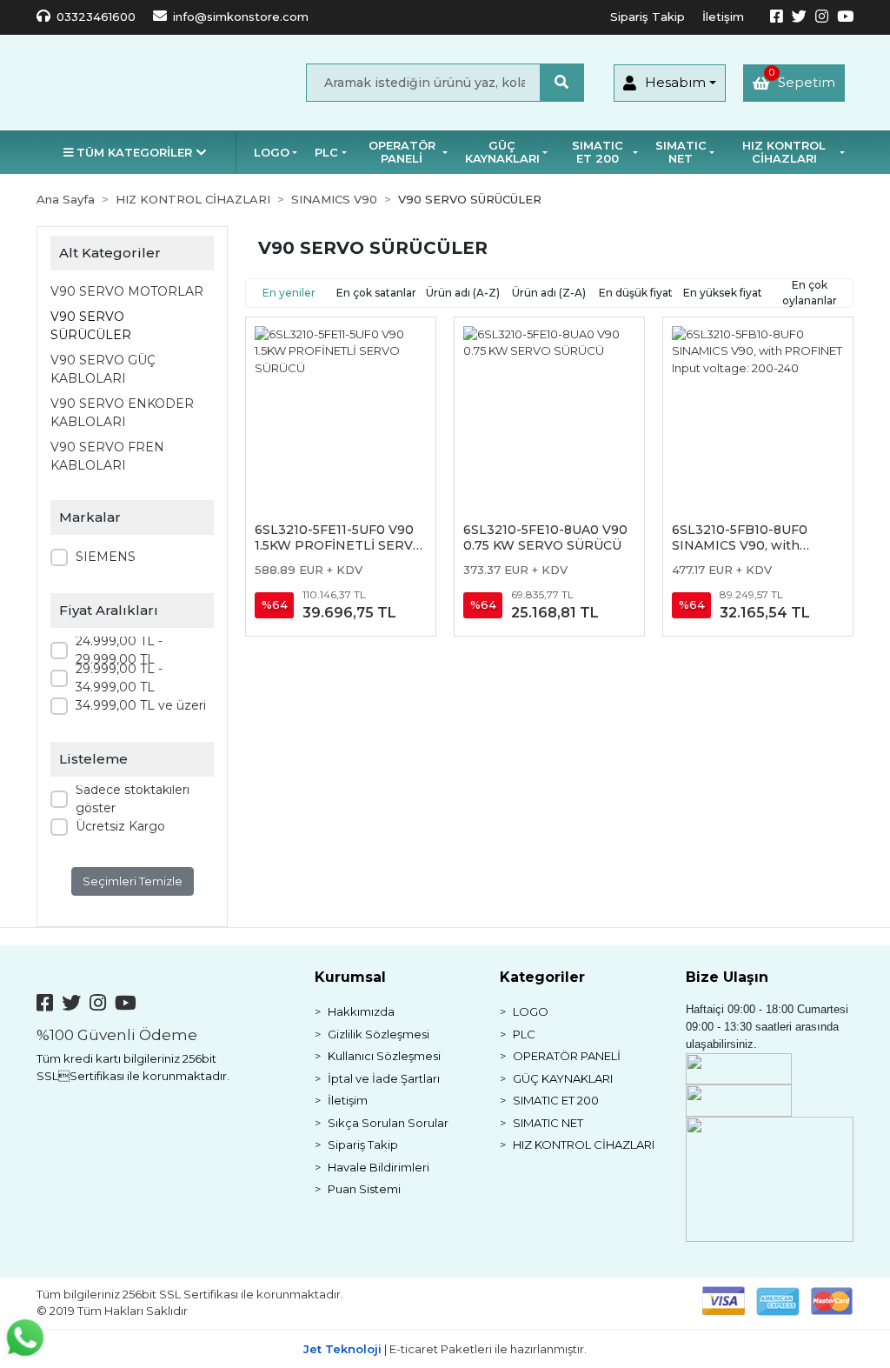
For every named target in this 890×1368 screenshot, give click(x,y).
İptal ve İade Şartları (384, 1078)
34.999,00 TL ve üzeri (141, 705)
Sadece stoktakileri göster (132, 799)
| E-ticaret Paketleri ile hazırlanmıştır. (445, 1349)
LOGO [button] (271, 152)
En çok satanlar (376, 292)
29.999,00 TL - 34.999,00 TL (119, 678)
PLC (524, 1034)
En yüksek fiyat (722, 292)
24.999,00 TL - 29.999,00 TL (119, 650)
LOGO (530, 1011)
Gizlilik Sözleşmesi (378, 1034)
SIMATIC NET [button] (681, 151)
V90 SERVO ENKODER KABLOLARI (122, 413)
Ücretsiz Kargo (120, 826)
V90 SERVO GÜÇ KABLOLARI (103, 369)
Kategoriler (542, 977)
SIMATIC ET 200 (556, 1100)
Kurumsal (350, 977)
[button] (670, 83)
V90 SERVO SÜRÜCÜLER (90, 326)
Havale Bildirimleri (378, 1167)
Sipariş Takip (647, 16)
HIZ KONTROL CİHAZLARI (583, 1144)
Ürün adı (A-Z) (463, 292)
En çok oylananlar (809, 292)
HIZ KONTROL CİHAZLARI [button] (784, 151)
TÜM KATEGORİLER (134, 152)
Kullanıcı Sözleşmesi (384, 1056)
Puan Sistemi (364, 1189)
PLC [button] (326, 152)
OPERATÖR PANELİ (567, 1056)
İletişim (723, 16)
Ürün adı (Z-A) (549, 292)
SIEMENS (106, 556)
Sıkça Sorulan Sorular (388, 1123)
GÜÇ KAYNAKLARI (563, 1078)
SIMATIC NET (548, 1123)
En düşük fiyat (636, 292)
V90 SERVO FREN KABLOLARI (107, 456)
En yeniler (288, 292)
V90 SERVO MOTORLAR (126, 291)
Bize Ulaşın (727, 977)
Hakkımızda (361, 1011)
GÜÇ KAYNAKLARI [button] (502, 151)
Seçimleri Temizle (133, 881)
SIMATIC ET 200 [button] (597, 151)
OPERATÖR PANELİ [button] (402, 151)
